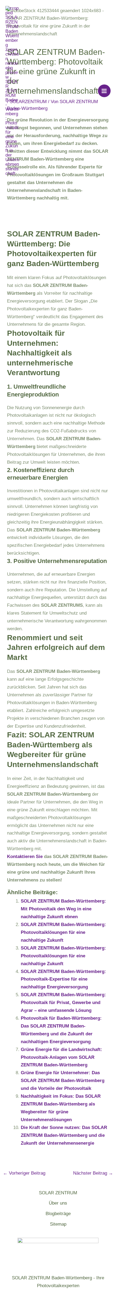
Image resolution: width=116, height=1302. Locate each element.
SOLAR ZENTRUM (58, 1192)
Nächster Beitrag (93, 1173)
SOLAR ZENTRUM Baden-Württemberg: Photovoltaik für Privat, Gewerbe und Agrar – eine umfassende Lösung (63, 1002)
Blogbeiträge (58, 1213)
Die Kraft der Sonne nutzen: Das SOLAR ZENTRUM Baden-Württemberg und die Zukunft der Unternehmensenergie (64, 1135)
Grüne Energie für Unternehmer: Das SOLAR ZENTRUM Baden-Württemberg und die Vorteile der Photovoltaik (62, 1080)
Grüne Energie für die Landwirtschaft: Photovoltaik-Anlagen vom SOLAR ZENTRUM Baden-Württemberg (61, 1057)
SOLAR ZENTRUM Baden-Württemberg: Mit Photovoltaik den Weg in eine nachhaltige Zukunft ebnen (63, 908)
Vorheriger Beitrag (24, 1173)
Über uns (58, 1203)
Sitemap (58, 1224)
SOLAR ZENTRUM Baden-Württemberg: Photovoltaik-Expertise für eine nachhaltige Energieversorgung (63, 979)
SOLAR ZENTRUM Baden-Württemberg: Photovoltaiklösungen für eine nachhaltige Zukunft (63, 932)
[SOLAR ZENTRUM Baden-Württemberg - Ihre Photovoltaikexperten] (12, 91)
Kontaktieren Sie (25, 856)
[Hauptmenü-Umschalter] (104, 90)
